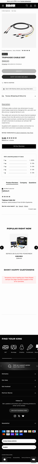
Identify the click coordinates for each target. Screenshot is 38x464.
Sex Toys (30, 133)
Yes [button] (17, 206)
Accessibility (16, 457)
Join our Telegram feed (19, 410)
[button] (35, 6)
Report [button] (21, 206)
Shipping (4, 64)
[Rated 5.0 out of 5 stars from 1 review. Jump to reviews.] (26, 50)
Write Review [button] (19, 146)
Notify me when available (19, 77)
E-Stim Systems (21, 133)
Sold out (19, 71)
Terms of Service (26, 457)
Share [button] (26, 206)
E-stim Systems (7, 50)
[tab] (12, 183)
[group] (19, 138)
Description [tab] (6, 104)
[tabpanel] (19, 118)
